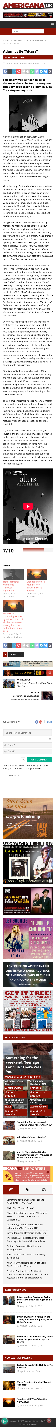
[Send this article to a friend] (23, 71)
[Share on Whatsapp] (32, 71)
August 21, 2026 (26, 1077)
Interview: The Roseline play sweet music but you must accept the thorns (35, 1339)
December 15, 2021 (29, 1388)
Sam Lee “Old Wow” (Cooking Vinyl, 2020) (32, 1400)
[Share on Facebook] (5, 71)
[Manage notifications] (49, 1420)
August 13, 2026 (28, 1325)
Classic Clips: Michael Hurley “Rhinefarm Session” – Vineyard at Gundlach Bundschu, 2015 (34, 1155)
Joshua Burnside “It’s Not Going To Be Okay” (35, 1366)
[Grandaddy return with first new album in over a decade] (37, 574)
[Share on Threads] (50, 71)
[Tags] (27, 1189)
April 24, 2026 (27, 1371)
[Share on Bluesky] (45, 71)
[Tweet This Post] (9, 71)
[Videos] (9, 1385)
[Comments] (44, 1189)
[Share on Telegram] (41, 71)
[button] (52, 24)
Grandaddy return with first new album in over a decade (36, 586)
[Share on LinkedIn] (14, 71)
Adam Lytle (16, 654)
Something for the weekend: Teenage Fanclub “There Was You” (23, 1064)
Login (50, 721)
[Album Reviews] (9, 1368)
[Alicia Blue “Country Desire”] (9, 1140)
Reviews (18, 40)
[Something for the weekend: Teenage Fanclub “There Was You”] (9, 1125)
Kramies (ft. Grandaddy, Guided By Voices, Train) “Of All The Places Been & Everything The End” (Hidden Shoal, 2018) (13, 622)
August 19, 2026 (28, 1306)
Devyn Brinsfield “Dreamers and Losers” (38, 1100)
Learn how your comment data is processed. (25, 767)
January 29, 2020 (28, 1405)
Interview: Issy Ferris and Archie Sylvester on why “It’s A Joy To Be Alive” (34, 1300)
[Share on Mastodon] (36, 71)
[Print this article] (27, 71)
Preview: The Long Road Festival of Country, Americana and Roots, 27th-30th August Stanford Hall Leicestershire (27, 1274)
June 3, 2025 (12, 63)
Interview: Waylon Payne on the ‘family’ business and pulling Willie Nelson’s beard (34, 1319)
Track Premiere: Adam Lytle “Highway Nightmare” (11, 586)
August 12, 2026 (28, 1345)
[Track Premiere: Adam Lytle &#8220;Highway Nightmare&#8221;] (13, 574)
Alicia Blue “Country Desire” (15, 1082)
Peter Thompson (30, 63)
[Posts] (11, 1189)
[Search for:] (28, 31)
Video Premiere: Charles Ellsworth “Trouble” (34, 1383)
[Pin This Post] (18, 71)
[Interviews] (9, 1300)
